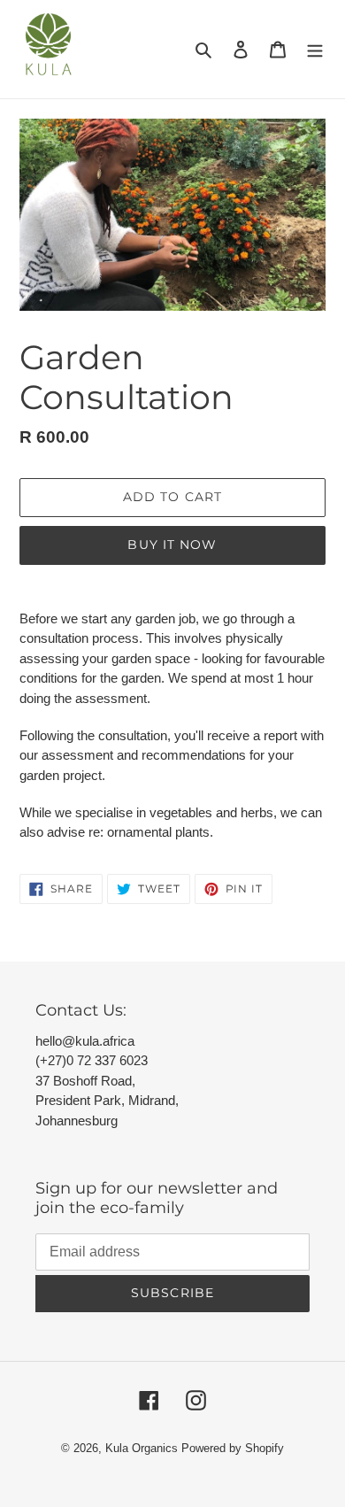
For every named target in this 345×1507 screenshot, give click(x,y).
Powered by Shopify (232, 1448)
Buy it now (172, 545)
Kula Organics (141, 1448)
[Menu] (315, 49)
